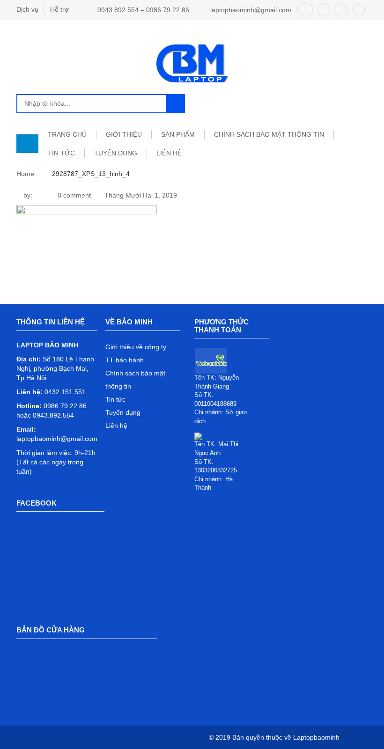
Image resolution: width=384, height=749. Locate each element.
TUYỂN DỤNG (115, 153)
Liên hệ (116, 425)
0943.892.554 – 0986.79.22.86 (143, 10)
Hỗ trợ (59, 9)
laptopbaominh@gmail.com (250, 10)
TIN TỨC (61, 153)
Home (25, 173)
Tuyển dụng (122, 412)
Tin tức (115, 399)
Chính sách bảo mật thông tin (269, 134)
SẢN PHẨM (178, 134)
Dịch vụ (27, 9)
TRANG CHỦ (67, 134)
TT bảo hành (124, 360)
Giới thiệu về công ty (135, 347)
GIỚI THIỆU (124, 134)
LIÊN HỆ (169, 153)
